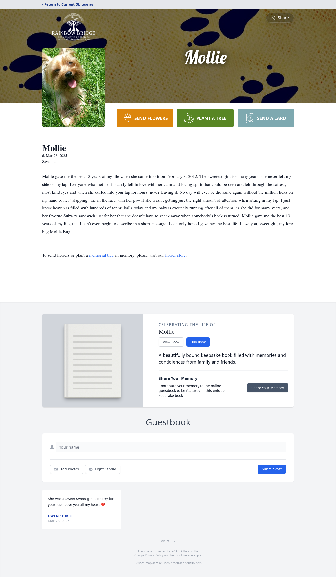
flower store (175, 255)
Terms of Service (181, 555)
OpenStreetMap (173, 563)
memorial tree (101, 255)
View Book (171, 342)
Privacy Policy (154, 555)
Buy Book (198, 342)
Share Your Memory (267, 387)
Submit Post (272, 469)
